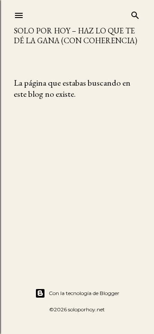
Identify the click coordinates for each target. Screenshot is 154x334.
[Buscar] (135, 13)
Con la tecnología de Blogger (84, 293)
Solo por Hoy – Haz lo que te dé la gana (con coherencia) (75, 35)
